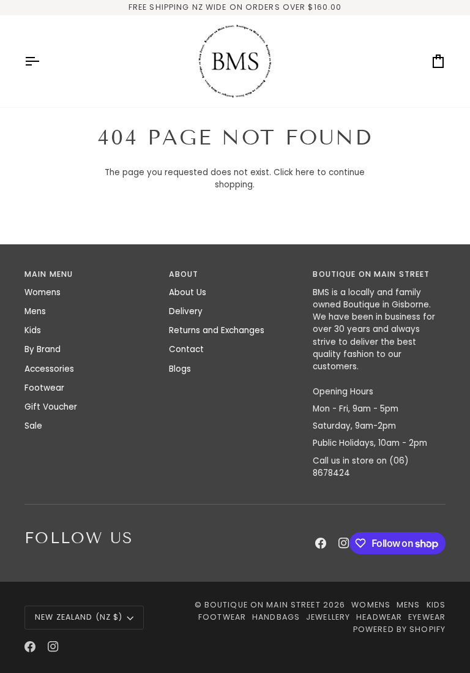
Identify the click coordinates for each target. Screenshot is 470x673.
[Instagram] (343, 543)
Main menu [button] (48, 274)
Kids (32, 330)
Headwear (379, 617)
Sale (33, 426)
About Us (187, 292)
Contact (186, 349)
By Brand (42, 349)
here (305, 172)
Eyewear (427, 617)
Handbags (276, 617)
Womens (42, 292)
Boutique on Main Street (262, 605)
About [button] (184, 274)
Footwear (44, 388)
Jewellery (328, 617)
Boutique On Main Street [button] (371, 274)
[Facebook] (320, 543)
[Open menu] (42, 61)
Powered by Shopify (399, 629)
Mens (35, 311)
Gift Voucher (50, 407)
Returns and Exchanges (216, 330)
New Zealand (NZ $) (78, 617)
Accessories (49, 369)
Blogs (180, 369)
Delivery (186, 311)
